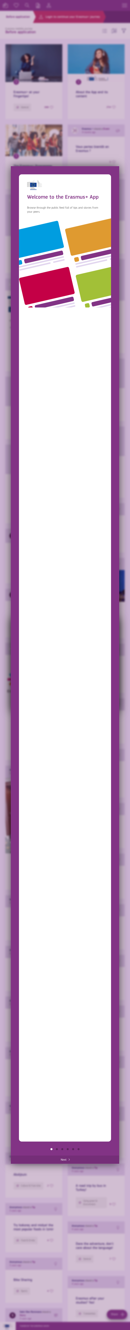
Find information (57, 1149)
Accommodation (73, 1149)
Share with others (62, 1149)
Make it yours (68, 1149)
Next (64, 1159)
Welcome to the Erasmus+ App (51, 1149)
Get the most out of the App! (79, 1149)
